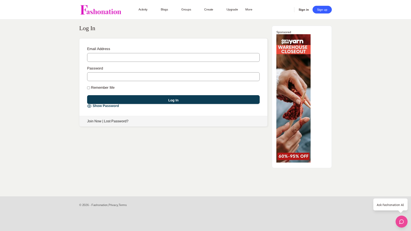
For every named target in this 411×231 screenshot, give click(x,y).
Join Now (94, 121)
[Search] (288, 9)
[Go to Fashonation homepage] (100, 10)
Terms (123, 205)
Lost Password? (116, 121)
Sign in (304, 9)
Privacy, (114, 205)
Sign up (322, 9)
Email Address (98, 49)
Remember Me (102, 88)
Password (95, 68)
